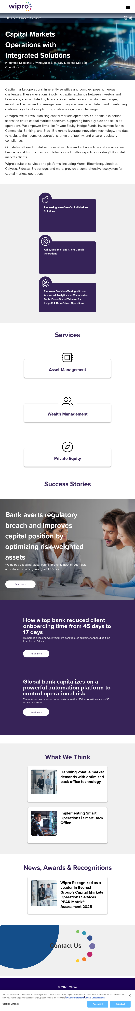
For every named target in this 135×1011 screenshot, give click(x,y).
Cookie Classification (95, 998)
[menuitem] (130, 18)
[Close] (129, 995)
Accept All (98, 1004)
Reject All (120, 1004)
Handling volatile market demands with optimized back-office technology (82, 776)
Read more (20, 584)
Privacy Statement (75, 998)
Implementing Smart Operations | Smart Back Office (81, 818)
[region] (67, 1000)
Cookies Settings (10, 1004)
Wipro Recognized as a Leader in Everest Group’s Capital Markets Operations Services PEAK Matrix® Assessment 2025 (81, 894)
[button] (125, 18)
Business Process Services (24, 18)
